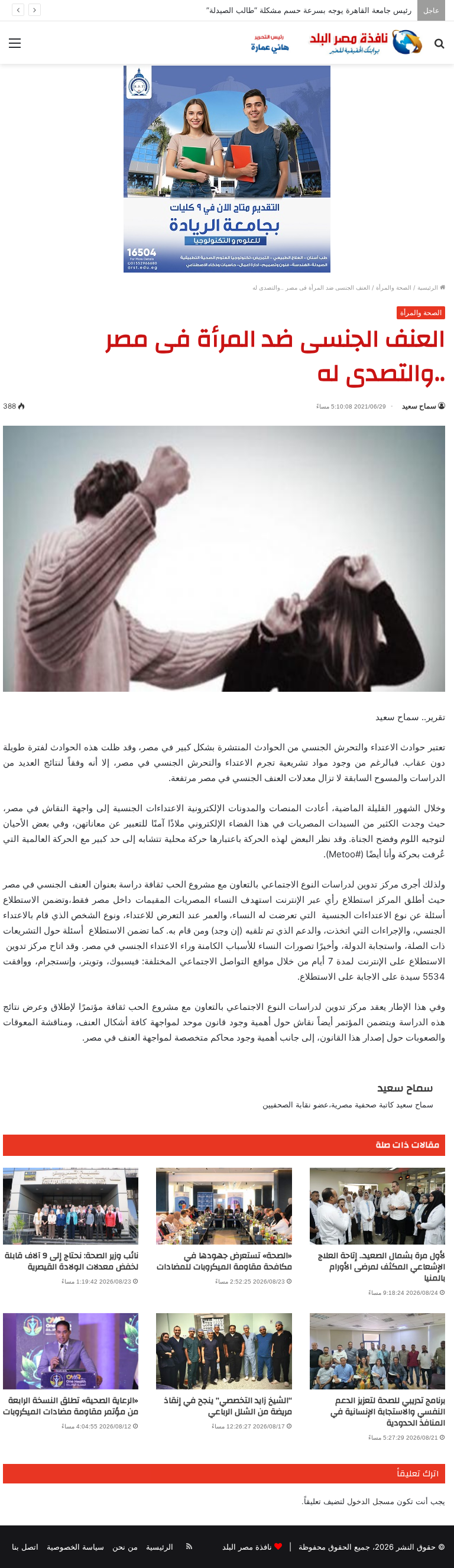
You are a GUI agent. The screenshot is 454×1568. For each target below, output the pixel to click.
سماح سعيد (419, 405)
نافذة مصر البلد (247, 1546)
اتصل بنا (25, 1546)
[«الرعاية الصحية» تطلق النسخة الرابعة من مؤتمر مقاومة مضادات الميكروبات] (70, 1351)
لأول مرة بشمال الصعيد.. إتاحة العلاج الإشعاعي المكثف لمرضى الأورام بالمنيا (381, 1267)
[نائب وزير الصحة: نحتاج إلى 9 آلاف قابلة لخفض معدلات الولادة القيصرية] (70, 1206)
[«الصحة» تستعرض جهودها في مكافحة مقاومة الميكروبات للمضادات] (223, 1206)
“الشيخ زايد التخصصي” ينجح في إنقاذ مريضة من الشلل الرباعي (228, 1406)
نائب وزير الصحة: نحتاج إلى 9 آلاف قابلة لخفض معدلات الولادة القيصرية (71, 1261)
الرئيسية (428, 287)
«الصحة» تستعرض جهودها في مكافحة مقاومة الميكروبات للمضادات (224, 1261)
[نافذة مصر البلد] (335, 43)
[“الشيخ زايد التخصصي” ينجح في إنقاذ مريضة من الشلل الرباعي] (223, 1351)
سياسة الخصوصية (75, 1546)
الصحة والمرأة (393, 287)
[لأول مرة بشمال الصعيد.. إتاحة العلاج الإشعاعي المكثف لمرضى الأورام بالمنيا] (377, 1206)
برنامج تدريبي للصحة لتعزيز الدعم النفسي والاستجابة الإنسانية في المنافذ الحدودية (387, 1412)
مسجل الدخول (370, 1501)
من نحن (125, 1546)
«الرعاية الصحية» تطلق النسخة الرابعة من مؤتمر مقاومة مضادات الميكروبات (70, 1406)
